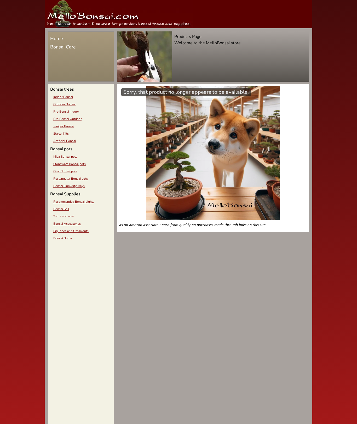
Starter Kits (61, 133)
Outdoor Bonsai (64, 104)
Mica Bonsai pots (65, 157)
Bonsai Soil (61, 209)
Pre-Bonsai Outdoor (67, 119)
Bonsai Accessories (67, 224)
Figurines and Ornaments (71, 231)
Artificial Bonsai (64, 141)
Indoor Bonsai (63, 97)
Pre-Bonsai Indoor (66, 111)
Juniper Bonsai (63, 126)
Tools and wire (63, 216)
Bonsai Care (63, 47)
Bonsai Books (63, 238)
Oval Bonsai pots (65, 171)
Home (56, 38)
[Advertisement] (81, 280)
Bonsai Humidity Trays (69, 186)
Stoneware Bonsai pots (69, 164)
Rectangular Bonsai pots (70, 179)
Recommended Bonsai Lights (73, 202)
